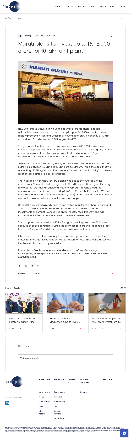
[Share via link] (38, 265)
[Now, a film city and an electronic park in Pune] (24, 303)
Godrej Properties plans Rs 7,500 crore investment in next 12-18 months (107, 320)
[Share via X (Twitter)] (25, 265)
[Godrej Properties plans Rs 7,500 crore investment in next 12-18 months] (107, 303)
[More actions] (111, 35)
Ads (19, 18)
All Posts (9, 18)
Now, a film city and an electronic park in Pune (22, 320)
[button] (122, 18)
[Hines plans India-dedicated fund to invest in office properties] (65, 303)
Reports (83, 392)
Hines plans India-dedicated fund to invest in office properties (64, 320)
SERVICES (59, 379)
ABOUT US (44, 379)
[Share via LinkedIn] (32, 265)
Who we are (44, 392)
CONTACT (106, 379)
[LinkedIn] (7, 403)
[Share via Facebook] (19, 265)
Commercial (59, 392)
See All (123, 288)
